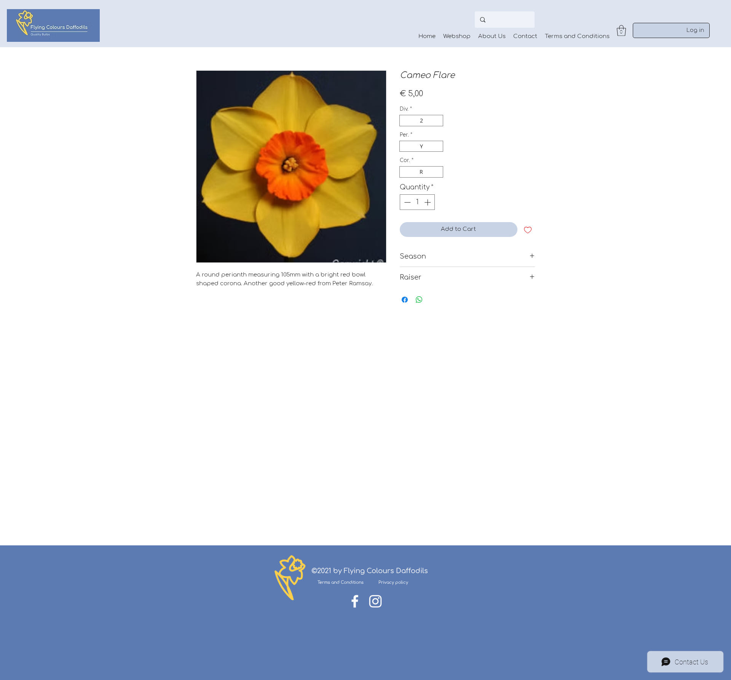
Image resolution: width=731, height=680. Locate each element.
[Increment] (428, 202)
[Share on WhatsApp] (419, 299)
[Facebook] (354, 601)
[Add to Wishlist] (527, 229)
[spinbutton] (417, 202)
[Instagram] (375, 601)
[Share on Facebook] (404, 299)
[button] (621, 30)
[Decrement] (406, 202)
